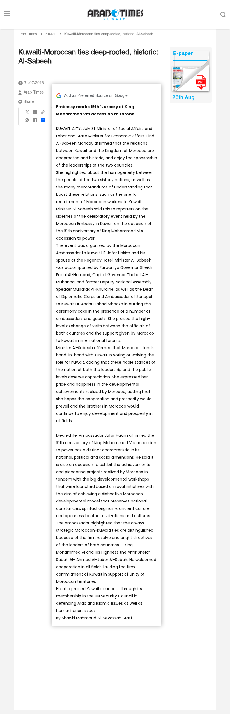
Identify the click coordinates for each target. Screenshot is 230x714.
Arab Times (27, 34)
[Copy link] (43, 114)
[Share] (43, 120)
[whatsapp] (27, 122)
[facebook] (35, 122)
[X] (27, 114)
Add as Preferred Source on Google (96, 96)
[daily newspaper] (190, 79)
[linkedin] (35, 114)
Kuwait (50, 34)
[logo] (115, 14)
